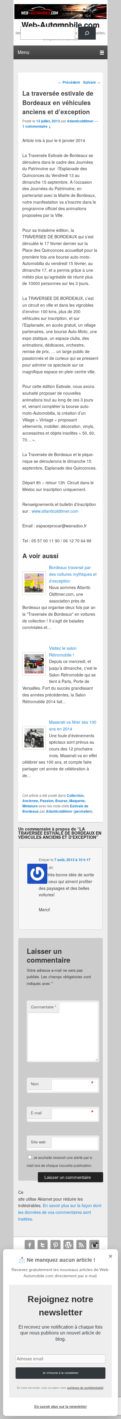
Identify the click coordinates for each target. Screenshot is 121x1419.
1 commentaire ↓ (36, 126)
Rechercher (58, 23)
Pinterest (55, 1245)
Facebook (30, 1245)
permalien (83, 811)
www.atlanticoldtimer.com (55, 511)
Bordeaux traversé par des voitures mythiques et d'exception (73, 573)
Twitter (43, 1245)
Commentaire (43, 1007)
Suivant (91, 82)
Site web (38, 1142)
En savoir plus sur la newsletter (60, 1407)
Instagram (94, 1245)
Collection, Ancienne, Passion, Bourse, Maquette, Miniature (54, 801)
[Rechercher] (87, 33)
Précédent (69, 82)
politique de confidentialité (85, 1387)
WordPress (68, 1245)
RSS (81, 1245)
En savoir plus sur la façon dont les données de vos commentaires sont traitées (59, 1211)
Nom (35, 1083)
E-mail (36, 1113)
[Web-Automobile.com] (60, 17)
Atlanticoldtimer (80, 121)
